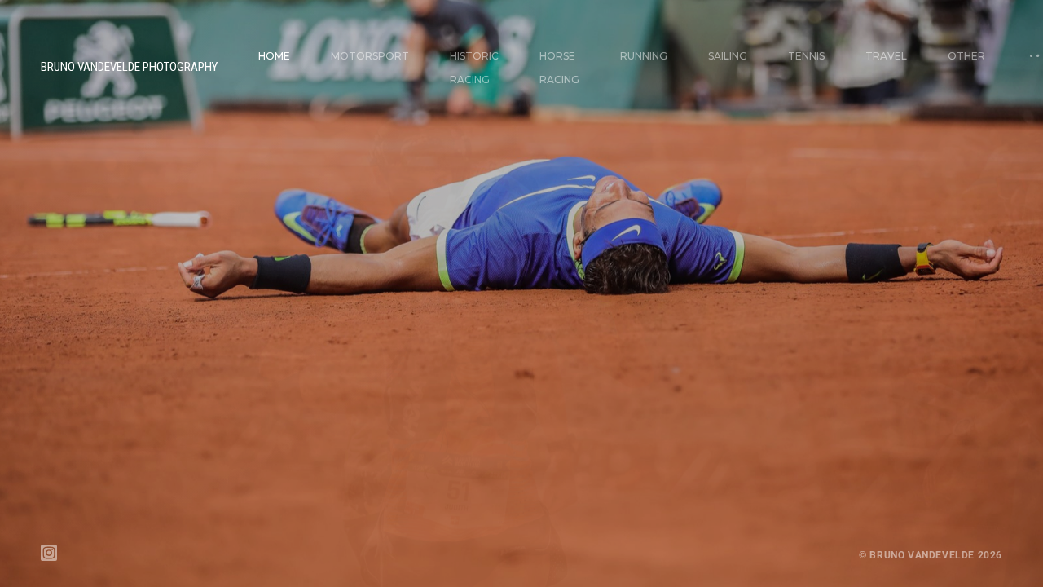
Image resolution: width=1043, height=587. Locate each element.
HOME (274, 56)
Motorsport (370, 56)
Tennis (806, 56)
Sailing (727, 56)
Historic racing (474, 68)
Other (966, 56)
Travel (886, 56)
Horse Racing (559, 68)
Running (643, 56)
